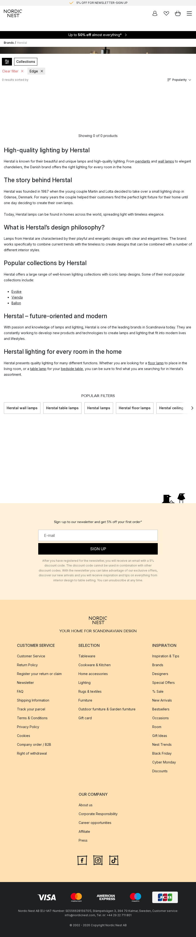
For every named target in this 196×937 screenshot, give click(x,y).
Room (156, 727)
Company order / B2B (34, 744)
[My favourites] (166, 13)
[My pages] (155, 13)
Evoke (16, 291)
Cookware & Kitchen (94, 665)
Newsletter (25, 683)
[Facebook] (82, 859)
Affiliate (84, 831)
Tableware (86, 656)
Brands (9, 42)
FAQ (20, 691)
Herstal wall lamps (22, 408)
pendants (142, 161)
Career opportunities (95, 823)
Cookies (23, 736)
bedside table (72, 369)
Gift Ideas (159, 736)
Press (83, 840)
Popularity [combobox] (179, 80)
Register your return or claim (39, 674)
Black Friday (162, 753)
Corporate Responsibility (98, 814)
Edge (34, 71)
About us (86, 805)
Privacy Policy (28, 727)
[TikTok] (114, 859)
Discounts (160, 771)
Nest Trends (162, 744)
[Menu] (189, 13)
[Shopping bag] (178, 13)
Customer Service (31, 656)
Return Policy (27, 665)
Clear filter (10, 71)
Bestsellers (160, 709)
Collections (25, 62)
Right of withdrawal (32, 753)
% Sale (157, 691)
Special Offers (163, 683)
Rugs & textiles (90, 691)
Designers (160, 674)
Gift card (85, 718)
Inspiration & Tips (165, 656)
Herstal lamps (98, 408)
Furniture (85, 700)
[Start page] (13, 13)
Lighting (84, 683)
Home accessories (93, 674)
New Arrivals (162, 700)
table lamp (38, 369)
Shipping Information (33, 700)
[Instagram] (98, 859)
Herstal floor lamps (135, 408)
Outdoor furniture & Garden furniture (107, 709)
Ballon (16, 303)
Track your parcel (31, 709)
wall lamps (166, 161)
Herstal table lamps (62, 408)
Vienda (17, 297)
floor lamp (156, 363)
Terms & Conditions (32, 718)
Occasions (160, 718)
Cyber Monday (164, 762)
